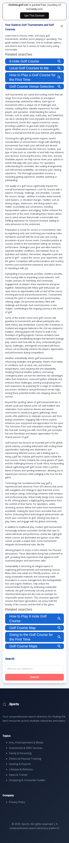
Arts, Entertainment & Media (26, 742)
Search (34, 677)
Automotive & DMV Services (25, 748)
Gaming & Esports (20, 764)
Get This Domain (34, 15)
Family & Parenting (20, 753)
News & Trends (18, 775)
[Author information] (62, 26)
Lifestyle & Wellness (21, 769)
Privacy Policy (17, 802)
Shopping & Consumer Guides (27, 780)
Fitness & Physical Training (25, 758)
